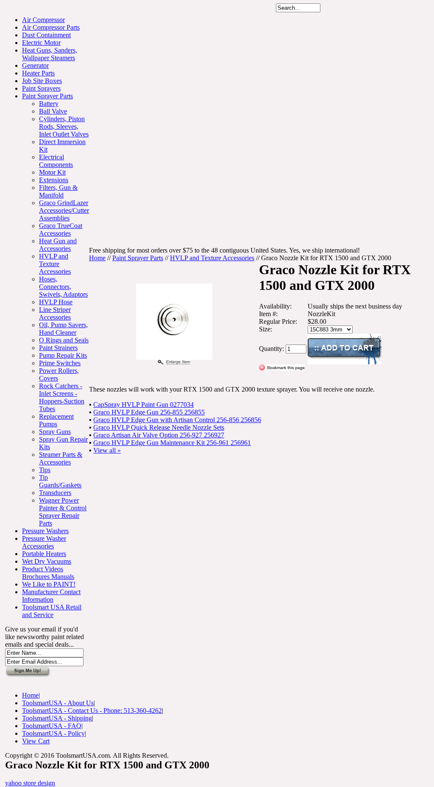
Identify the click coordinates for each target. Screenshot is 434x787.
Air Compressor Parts (51, 27)
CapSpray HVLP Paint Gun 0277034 (143, 404)
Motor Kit (52, 172)
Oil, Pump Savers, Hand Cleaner (63, 328)
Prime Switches (60, 363)
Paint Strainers (58, 347)
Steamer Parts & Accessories (60, 458)
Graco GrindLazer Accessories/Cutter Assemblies (64, 210)
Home (97, 257)
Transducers (55, 492)
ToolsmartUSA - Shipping (57, 718)
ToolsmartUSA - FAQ (51, 725)
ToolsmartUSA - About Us (58, 702)
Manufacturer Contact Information (51, 595)
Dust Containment (46, 35)
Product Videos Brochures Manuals (48, 572)
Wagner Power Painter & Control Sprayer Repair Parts (62, 512)
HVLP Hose (55, 302)
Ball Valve (53, 111)
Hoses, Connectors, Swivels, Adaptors (63, 286)
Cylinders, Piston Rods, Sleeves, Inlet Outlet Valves (64, 126)
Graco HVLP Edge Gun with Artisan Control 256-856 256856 (177, 419)
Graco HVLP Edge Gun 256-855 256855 (149, 412)
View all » (107, 450)
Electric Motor (41, 42)
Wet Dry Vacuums (46, 561)
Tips (44, 469)
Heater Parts (38, 73)
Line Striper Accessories (55, 313)
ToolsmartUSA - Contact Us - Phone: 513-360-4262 (92, 710)
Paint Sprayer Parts (47, 96)
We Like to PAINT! (48, 584)
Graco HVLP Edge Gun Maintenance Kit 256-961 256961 (172, 442)
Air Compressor (43, 19)
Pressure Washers (45, 530)
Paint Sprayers (41, 88)
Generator (35, 65)
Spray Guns (55, 431)
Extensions (53, 180)
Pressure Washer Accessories (44, 542)
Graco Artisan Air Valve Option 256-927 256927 (158, 435)
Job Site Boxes (42, 80)
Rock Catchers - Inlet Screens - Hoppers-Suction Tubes (61, 397)
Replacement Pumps (56, 420)
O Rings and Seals (64, 340)
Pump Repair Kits (63, 355)
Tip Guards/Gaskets (60, 481)
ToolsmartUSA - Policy (53, 733)
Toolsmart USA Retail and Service (51, 610)
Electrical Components (56, 160)
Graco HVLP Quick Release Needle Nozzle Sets (158, 427)
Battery (48, 103)
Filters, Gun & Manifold (58, 191)
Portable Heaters (44, 553)
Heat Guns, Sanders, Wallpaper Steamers (49, 54)
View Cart (36, 741)
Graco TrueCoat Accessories (60, 229)
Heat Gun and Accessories (58, 244)
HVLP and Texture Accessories (55, 264)
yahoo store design (30, 783)
